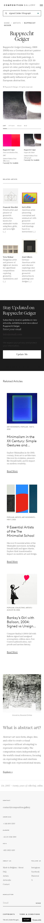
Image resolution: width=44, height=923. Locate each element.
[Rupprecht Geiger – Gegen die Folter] (32, 140)
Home (7, 23)
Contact (6, 884)
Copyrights (9, 914)
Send (38, 903)
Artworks (7, 880)
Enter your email (12, 329)
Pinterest (35, 876)
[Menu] (41, 5)
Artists (17, 23)
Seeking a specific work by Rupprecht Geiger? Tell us (22, 368)
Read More (12, 471)
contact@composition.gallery (16, 807)
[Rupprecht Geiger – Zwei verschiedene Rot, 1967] (11, 140)
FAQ (4, 872)
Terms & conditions (30, 914)
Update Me (22, 354)
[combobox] (22, 13)
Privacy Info (37, 920)
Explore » (8, 772)
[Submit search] (38, 13)
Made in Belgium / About (13, 867)
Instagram (35, 867)
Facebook (35, 872)
